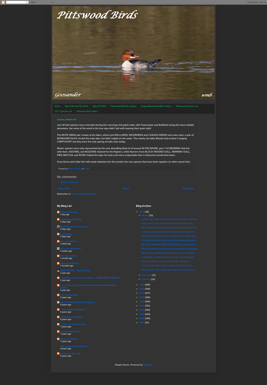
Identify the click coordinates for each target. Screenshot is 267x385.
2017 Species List (63, 111)
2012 (142, 301)
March (145, 215)
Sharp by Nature (68, 339)
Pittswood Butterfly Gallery (123, 106)
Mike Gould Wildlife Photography (77, 302)
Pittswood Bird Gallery (87, 111)
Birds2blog (66, 234)
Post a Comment (69, 182)
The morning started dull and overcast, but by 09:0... (169, 253)
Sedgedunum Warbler (71, 317)
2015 (142, 289)
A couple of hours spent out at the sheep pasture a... (169, 240)
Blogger (147, 364)
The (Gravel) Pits (69, 295)
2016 (142, 284)
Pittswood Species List (187, 106)
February (147, 275)
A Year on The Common (73, 324)
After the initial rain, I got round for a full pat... (165, 261)
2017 (142, 212)
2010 (142, 310)
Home (57, 106)
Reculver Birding (69, 212)
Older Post (188, 188)
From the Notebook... (71, 248)
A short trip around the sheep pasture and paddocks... (170, 219)
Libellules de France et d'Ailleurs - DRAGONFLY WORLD (89, 278)
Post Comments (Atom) (84, 194)
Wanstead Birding (69, 263)
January (146, 279)
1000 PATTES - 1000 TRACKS (75, 270)
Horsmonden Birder (70, 331)
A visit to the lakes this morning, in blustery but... (167, 265)
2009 (142, 314)
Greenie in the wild (70, 353)
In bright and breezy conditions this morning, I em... (168, 231)
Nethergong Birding (70, 219)
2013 (142, 297)
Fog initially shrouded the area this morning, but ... (168, 223)
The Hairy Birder (68, 256)
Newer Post (64, 188)
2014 (142, 293)
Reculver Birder (68, 241)
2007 (142, 322)
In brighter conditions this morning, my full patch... (168, 257)
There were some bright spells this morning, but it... (168, 270)
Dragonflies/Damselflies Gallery (156, 106)
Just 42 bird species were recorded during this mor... (169, 236)
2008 (142, 318)
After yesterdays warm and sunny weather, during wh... (170, 248)
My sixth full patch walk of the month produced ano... (169, 244)
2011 (142, 305)
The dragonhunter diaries (73, 346)
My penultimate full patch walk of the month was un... (169, 227)
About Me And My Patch (76, 106)
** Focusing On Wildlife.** (73, 309)
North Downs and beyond (73, 226)
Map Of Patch (99, 106)
